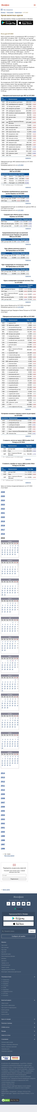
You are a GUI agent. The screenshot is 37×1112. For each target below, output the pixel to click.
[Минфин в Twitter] (18, 903)
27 (4, 554)
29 (10, 554)
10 (15, 547)
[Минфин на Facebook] (8, 903)
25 (17, 552)
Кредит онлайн (5, 967)
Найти (32, 931)
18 (17, 550)
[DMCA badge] (18, 1100)
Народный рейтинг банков (8, 969)
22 (10, 552)
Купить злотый (5, 1014)
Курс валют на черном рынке (8, 1007)
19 (2, 552)
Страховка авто (5, 1049)
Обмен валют (4, 1003)
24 (15, 552)
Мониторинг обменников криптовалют (11, 971)
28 (7, 554)
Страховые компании (6, 1051)
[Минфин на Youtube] (28, 903)
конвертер (28, 158)
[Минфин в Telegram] (13, 903)
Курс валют (4, 945)
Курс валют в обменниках (8, 1005)
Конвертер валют (5, 965)
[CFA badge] (24, 1058)
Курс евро (4, 949)
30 (12, 554)
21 (7, 552)
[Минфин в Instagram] (23, 903)
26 (2, 554)
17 (15, 550)
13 (4, 550)
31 (15, 554)
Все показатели (8, 10)
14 (7, 550)
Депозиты (4, 960)
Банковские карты (6, 954)
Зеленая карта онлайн (7, 1042)
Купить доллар (5, 1009)
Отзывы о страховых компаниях (9, 1044)
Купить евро (4, 1012)
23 (12, 552)
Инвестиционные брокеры (8, 956)
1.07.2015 (20, 165)
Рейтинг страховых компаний (9, 1046)
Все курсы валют (9, 855)
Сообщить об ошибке (18, 936)
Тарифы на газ (5, 963)
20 (4, 552)
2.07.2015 (20, 210)
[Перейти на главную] (5, 5)
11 (17, 547)
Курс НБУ (3, 952)
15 (10, 550)
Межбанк (3, 958)
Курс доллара (5, 947)
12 (2, 550)
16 (12, 550)
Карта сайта (6, 889)
